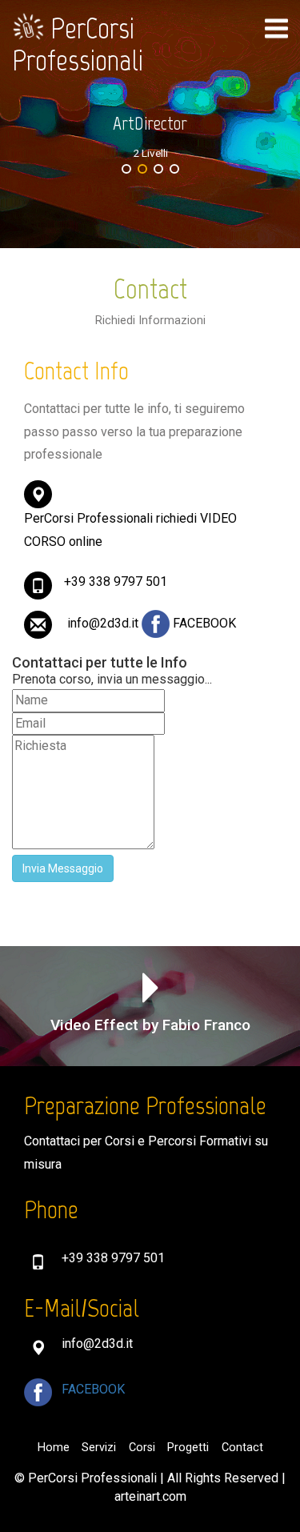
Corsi (142, 1447)
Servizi (99, 1447)
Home (54, 1447)
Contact (242, 1447)
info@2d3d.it (104, 623)
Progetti (188, 1447)
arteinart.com (150, 1496)
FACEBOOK (204, 623)
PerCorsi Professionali (77, 44)
